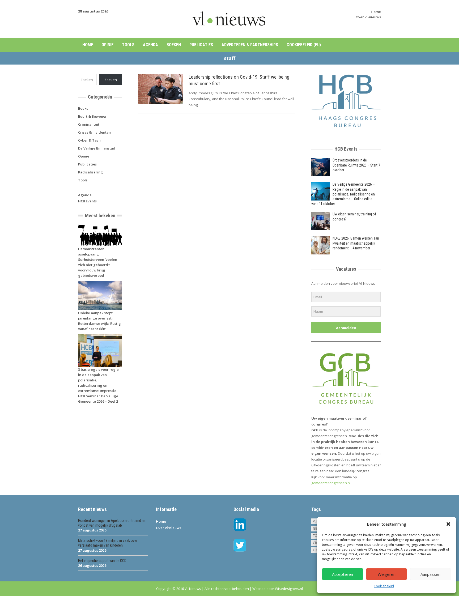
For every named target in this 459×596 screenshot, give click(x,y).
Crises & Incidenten (94, 132)
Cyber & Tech (89, 140)
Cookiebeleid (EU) (304, 44)
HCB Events (87, 201)
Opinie (107, 44)
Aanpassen (430, 574)
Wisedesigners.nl (289, 588)
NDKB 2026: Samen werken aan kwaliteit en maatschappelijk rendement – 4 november (356, 243)
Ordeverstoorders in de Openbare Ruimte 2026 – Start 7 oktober (356, 165)
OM (315, 550)
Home (376, 11)
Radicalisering (90, 172)
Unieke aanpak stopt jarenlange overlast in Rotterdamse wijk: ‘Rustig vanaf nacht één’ (99, 320)
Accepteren (342, 574)
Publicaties (201, 44)
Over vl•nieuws (368, 17)
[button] (448, 524)
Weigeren (387, 574)
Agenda (150, 44)
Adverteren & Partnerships (250, 44)
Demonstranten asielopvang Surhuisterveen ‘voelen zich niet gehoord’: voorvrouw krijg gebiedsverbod (97, 262)
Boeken (174, 44)
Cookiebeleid (384, 586)
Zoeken (110, 79)
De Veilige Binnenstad (96, 148)
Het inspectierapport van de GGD (102, 561)
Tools (128, 44)
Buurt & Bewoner (92, 116)
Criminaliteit (88, 124)
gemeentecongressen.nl (331, 482)
